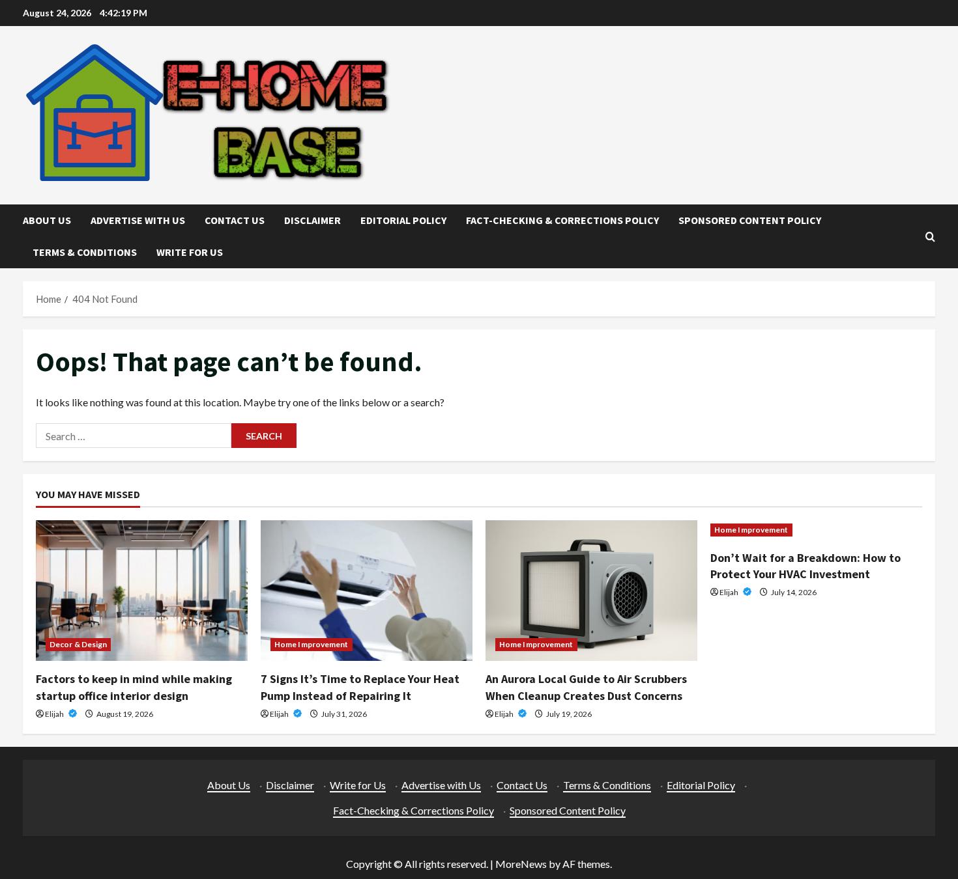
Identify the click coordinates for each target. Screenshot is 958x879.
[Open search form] (930, 236)
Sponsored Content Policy (749, 220)
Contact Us (235, 220)
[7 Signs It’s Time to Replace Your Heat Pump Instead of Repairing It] (366, 591)
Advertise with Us (138, 220)
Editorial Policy (403, 220)
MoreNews (521, 864)
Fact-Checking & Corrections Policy (562, 220)
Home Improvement (311, 644)
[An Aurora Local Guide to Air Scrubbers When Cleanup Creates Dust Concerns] (591, 591)
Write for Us (189, 251)
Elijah (55, 714)
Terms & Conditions (85, 251)
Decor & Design (78, 644)
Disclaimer (312, 220)
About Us (47, 220)
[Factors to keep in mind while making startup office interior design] (142, 591)
